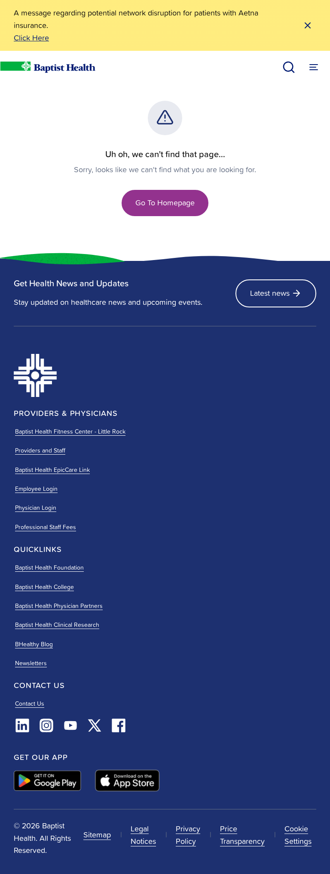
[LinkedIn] (22, 725)
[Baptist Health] (87, 375)
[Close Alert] (307, 25)
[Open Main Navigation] (313, 67)
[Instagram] (46, 725)
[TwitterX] (94, 725)
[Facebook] (118, 725)
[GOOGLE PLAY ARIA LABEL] (47, 780)
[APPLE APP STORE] (127, 780)
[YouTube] (70, 725)
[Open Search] (288, 67)
